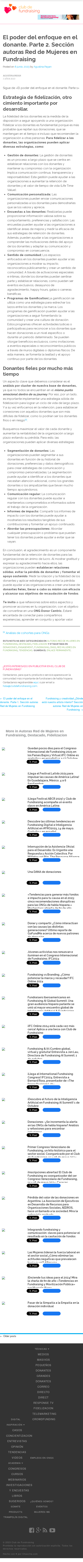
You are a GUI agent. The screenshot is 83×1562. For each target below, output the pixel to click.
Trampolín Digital (15, 1517)
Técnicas (41, 1348)
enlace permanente (59, 650)
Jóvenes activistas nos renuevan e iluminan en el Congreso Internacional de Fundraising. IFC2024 (53, 955)
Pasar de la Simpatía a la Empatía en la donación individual (53, 1304)
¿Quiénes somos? (41, 1501)
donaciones (10, 647)
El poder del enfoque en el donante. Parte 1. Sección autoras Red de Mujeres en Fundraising (19, 702)
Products (15, 1511)
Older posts (8, 1336)
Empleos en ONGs (42, 1457)
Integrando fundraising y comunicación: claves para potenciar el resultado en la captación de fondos (54, 1233)
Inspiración (14, 1424)
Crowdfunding (43, 1419)
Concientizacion (19, 1435)
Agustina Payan (43, 66)
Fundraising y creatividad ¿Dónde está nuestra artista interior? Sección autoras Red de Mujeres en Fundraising (62, 704)
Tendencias (25, 650)
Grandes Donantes (43, 1378)
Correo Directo (43, 1389)
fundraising (41, 647)
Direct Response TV (43, 1400)
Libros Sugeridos (17, 1498)
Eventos (42, 1506)
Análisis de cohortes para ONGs (27, 633)
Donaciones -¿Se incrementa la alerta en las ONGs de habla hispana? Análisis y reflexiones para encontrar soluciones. (53, 1127)
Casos (17, 1430)
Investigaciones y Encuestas (19, 1487)
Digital (15, 1419)
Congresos (17, 1468)
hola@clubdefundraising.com (20, 686)
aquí (35, 682)
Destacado (25, 644)
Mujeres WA (42, 1511)
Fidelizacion (39, 644)
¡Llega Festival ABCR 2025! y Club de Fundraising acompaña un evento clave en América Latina (52, 802)
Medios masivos (43, 1356)
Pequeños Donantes (43, 1367)
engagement (25, 647)
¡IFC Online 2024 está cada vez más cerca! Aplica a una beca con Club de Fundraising (52, 1029)
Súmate (15, 1506)
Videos (17, 1457)
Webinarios (17, 1479)
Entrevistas (17, 1441)
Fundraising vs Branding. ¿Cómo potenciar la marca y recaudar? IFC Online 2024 (51, 978)
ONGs (53, 647)
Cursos (17, 1474)
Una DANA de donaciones (44, 871)
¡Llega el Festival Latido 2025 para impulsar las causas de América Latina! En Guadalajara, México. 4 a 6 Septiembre (53, 778)
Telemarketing (44, 1414)
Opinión (17, 1446)
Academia (14, 1462)
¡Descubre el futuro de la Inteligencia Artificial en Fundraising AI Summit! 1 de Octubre (54, 1103)
